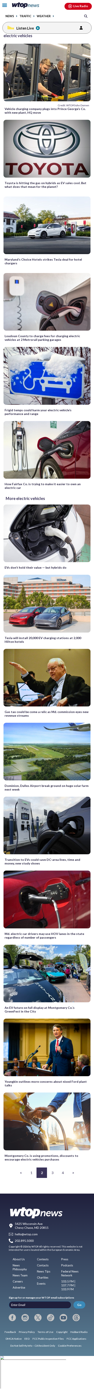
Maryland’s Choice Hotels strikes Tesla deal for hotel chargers (43, 261)
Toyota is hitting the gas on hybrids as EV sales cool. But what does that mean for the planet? (45, 184)
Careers (18, 1281)
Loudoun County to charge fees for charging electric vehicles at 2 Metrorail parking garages (42, 337)
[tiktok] (50, 1318)
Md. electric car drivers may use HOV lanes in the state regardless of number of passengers (44, 935)
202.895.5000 (24, 1241)
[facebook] (12, 1318)
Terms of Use (45, 1332)
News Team (20, 1275)
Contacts (43, 1265)
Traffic (25, 16)
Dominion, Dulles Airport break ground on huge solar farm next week (47, 787)
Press (64, 1259)
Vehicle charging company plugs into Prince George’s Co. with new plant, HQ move (45, 110)
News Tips (43, 1271)
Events (41, 1283)
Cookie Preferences (70, 1345)
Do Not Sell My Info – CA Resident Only (32, 1345)
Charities (42, 1277)
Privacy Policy (27, 1332)
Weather (44, 16)
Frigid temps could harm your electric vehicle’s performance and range (38, 412)
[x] (38, 1318)
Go (79, 1305)
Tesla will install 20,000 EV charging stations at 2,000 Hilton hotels (43, 639)
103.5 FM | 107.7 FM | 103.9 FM (68, 1285)
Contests (43, 1259)
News (9, 16)
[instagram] (25, 1318)
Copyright (62, 1332)
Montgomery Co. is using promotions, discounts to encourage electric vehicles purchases (41, 1157)
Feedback (10, 1332)
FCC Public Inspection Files (48, 1338)
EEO (27, 1338)
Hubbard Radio (78, 1332)
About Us (19, 1259)
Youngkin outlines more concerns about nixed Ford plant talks (46, 1083)
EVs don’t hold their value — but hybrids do (35, 567)
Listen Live (25, 28)
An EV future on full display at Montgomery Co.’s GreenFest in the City (40, 1009)
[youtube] (63, 1318)
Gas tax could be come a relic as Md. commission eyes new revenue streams (47, 713)
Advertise (19, 1287)
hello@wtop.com (26, 1234)
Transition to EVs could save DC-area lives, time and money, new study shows (42, 861)
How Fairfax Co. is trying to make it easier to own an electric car (43, 486)
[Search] (85, 15)
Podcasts (67, 1265)
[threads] (76, 1318)
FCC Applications (76, 1338)
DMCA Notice (14, 1338)
